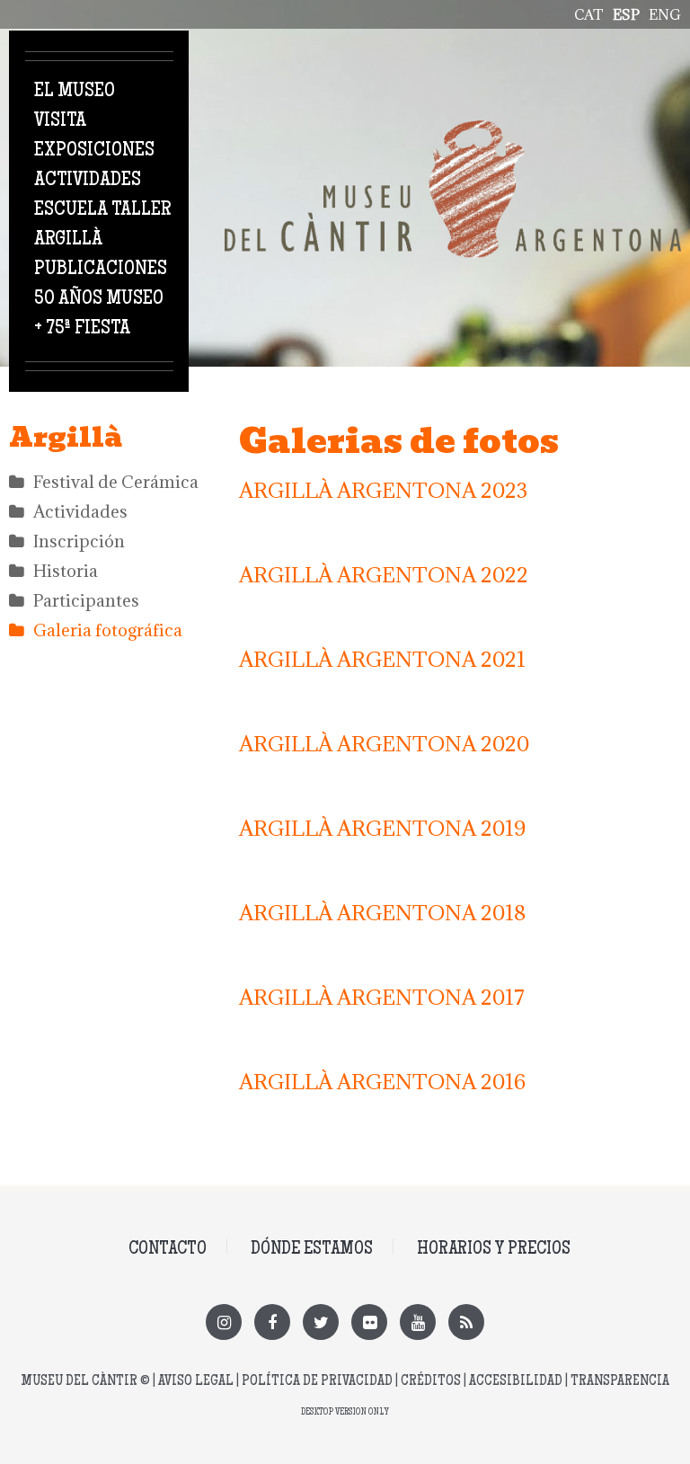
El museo (74, 91)
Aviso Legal (196, 1381)
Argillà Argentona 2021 (382, 658)
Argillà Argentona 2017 (382, 996)
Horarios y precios (494, 1249)
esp (626, 14)
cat (589, 14)
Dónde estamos (312, 1249)
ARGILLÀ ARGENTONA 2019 (382, 827)
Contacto (167, 1249)
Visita (60, 121)
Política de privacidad (317, 1381)
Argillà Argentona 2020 (384, 743)
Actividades (87, 180)
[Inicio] (453, 130)
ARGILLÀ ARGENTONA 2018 (382, 912)
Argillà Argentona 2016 (382, 1081)
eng (665, 14)
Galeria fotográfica (107, 630)
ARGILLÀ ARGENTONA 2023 (383, 489)
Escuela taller (102, 210)
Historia (65, 570)
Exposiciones (94, 151)
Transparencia (620, 1381)
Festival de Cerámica (116, 481)
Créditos (431, 1381)
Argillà (68, 240)
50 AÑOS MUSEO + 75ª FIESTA (99, 314)
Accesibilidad (515, 1381)
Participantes (86, 600)
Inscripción (79, 541)
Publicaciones (100, 269)
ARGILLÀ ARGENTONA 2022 (383, 574)
